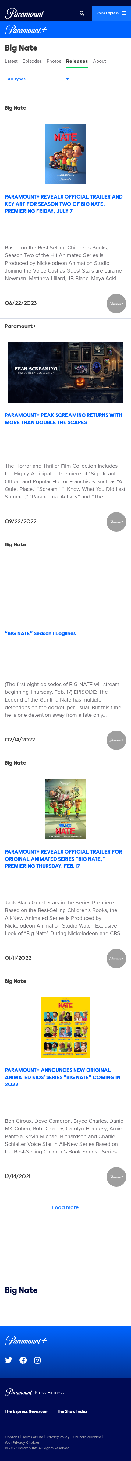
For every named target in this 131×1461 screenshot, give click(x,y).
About (99, 61)
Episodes (32, 61)
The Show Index (72, 1412)
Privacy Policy (58, 1437)
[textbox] (38, 79)
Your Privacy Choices (22, 1443)
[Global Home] (24, 13)
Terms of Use (33, 1437)
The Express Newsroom (26, 1412)
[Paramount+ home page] (65, 1340)
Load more (65, 1208)
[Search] (82, 13)
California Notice (87, 1437)
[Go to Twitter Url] (12, 1360)
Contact (12, 1437)
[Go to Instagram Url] (41, 1360)
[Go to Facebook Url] (26, 1360)
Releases (77, 61)
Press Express (108, 13)
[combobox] (38, 79)
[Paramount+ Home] (65, 29)
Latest (11, 61)
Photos (54, 61)
